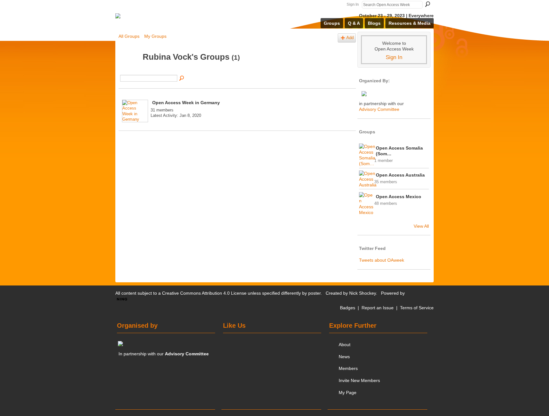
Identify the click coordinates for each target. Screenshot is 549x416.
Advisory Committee (379, 109)
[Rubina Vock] (129, 68)
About (344, 344)
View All (421, 226)
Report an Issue (378, 307)
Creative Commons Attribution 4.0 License (204, 293)
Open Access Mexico (398, 196)
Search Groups (182, 78)
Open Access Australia (400, 175)
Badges (347, 307)
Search (427, 4)
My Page (347, 392)
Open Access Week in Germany (186, 102)
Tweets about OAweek (381, 260)
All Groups (129, 36)
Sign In (353, 4)
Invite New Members (359, 380)
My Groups (155, 36)
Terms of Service (417, 307)
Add (350, 38)
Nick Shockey (362, 293)
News (344, 356)
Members (348, 368)
